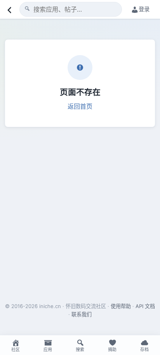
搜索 (80, 349)
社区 (15, 349)
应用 (47, 349)
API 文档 (145, 306)
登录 (144, 9)
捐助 (112, 349)
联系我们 (81, 314)
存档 (144, 349)
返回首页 (80, 106)
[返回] (8, 9)
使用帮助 (121, 306)
